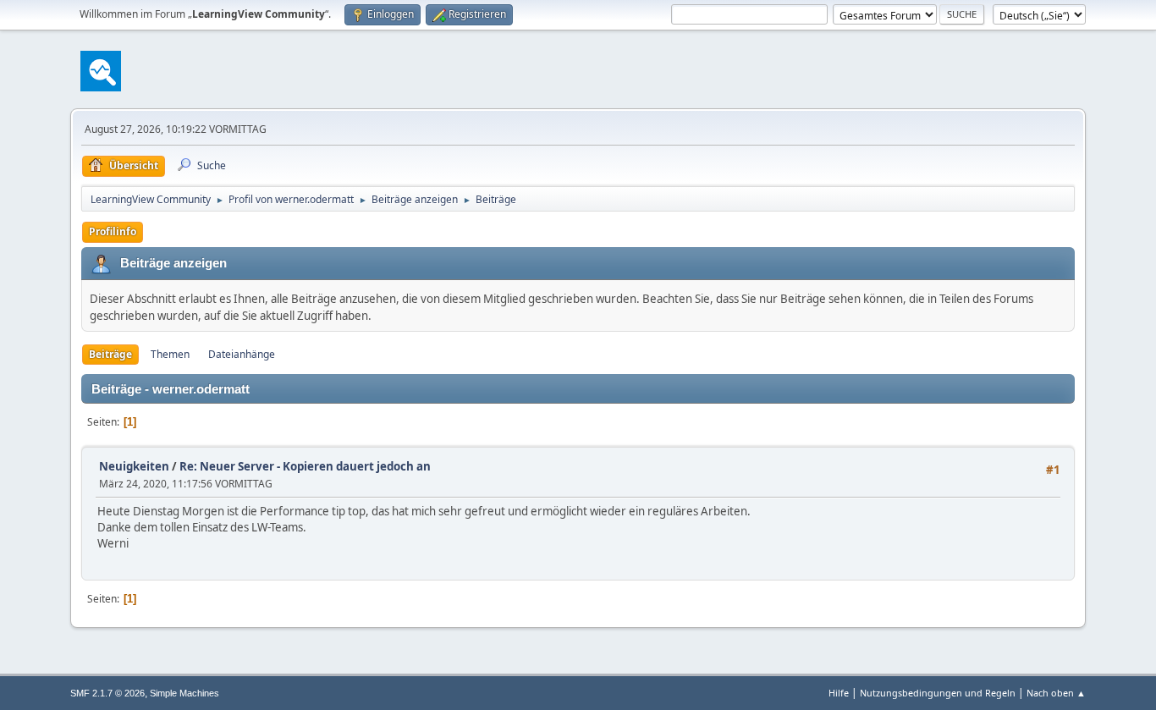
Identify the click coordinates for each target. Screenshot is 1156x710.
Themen (170, 354)
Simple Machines (184, 693)
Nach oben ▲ (1056, 692)
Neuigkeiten (134, 466)
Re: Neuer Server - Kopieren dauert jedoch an (305, 466)
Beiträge (110, 354)
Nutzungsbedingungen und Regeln (938, 692)
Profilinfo (112, 231)
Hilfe (838, 692)
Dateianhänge (241, 354)
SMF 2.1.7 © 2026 (107, 693)
